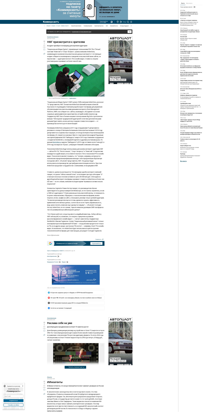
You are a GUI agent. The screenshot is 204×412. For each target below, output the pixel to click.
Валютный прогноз (99, 26)
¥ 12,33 (58, 26)
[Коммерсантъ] (51, 22)
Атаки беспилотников (76, 26)
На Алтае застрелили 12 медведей (61, 308)
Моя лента (189, 3)
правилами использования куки (81, 32)
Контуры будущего (124, 26)
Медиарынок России (52, 262)
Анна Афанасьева (51, 256)
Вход (124, 22)
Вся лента (183, 161)
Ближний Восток (114, 26)
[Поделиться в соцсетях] (44, 54)
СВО (107, 26)
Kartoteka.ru (57, 142)
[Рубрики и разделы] (131, 22)
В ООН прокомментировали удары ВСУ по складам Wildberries (69, 303)
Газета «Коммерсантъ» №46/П (55, 250)
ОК (129, 31)
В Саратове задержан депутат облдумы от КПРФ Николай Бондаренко (72, 292)
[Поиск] (128, 22)
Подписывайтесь (96, 243)
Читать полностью (75, 386)
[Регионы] (118, 22)
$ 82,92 (48, 26)
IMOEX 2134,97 (64, 26)
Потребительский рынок (52, 37)
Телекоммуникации (51, 336)
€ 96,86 (53, 26)
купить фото (72, 98)
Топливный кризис (88, 26)
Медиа (63, 262)
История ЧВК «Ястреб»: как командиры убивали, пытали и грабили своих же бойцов (76, 298)
